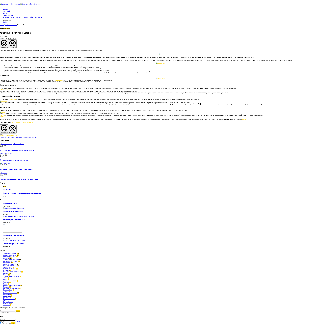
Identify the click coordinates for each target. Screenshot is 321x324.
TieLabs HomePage (8, 15)
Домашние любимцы (9, 255)
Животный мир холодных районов (13, 235)
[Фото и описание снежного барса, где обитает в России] (12, 144)
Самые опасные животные (11, 285)
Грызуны (6, 287)
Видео (5, 279)
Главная (5, 9)
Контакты (6, 13)
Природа (6, 273)
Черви (5, 300)
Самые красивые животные (12, 271)
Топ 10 (5, 278)
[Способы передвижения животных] (18, 216)
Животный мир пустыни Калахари (22, 122)
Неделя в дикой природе (11, 288)
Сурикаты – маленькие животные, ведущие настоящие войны (19, 179)
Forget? (18, 321)
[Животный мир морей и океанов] (13, 208)
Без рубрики (7, 262)
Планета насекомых (9, 268)
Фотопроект (7, 296)
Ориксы (2, 115)
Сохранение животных (10, 265)
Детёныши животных (9, 281)
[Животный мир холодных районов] (12, 232)
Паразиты (6, 297)
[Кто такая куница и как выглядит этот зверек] (6, 153)
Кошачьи (6, 270)
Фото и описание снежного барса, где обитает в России (17, 150)
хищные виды (59, 80)
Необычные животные (10, 261)
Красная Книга (7, 290)
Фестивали (6, 305)
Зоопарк (6, 291)
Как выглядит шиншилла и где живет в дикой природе (16, 170)
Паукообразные (8, 302)
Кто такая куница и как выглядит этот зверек (14, 160)
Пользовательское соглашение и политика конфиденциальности (22, 17)
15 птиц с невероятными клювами (13, 244)
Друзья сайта (7, 11)
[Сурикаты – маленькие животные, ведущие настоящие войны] (3, 173)
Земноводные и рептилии (11, 276)
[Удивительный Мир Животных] (20, 4)
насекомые (12, 99)
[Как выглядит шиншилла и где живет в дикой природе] (6, 163)
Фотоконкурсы (7, 267)
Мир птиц (6, 258)
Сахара (14, 135)
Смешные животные (9, 264)
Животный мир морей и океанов (13, 212)
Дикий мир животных (10, 25)
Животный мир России (10, 203)
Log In (13, 323)
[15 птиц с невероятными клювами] (14, 240)
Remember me (6, 323)
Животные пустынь (6, 135)
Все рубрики (7, 303)
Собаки (5, 275)
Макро (5, 284)
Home (2, 25)
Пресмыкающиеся (9, 299)
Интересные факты (9, 256)
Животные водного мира (11, 259)
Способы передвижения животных (13, 220)
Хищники (6, 282)
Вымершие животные (10, 293)
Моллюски (6, 294)
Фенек (244, 119)
